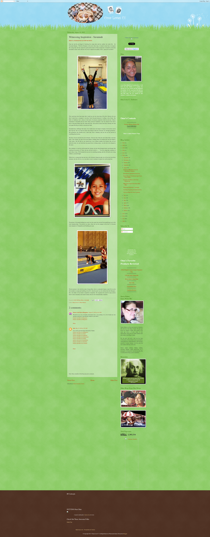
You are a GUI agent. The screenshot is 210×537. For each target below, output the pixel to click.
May (125, 200)
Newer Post (71, 380)
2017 (123, 153)
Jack (74, 328)
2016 (123, 155)
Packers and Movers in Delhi (79, 338)
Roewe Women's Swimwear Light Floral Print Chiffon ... (132, 176)
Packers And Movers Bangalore (80, 312)
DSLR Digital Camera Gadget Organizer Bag (131, 270)
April (125, 203)
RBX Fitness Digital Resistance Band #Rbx (131, 184)
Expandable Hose (131, 286)
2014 (123, 216)
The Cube (131, 283)
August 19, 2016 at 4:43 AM (95, 312)
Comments (125, 232)
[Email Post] (92, 300)
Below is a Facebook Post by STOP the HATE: (81, 40)
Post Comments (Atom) (79, 383)
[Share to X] (98, 300)
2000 (123, 221)
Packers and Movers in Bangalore (80, 332)
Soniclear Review (131, 290)
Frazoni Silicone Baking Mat (131, 124)
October (126, 162)
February (126, 208)
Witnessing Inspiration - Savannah (131, 187)
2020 (123, 145)
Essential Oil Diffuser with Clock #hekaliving (130, 180)
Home (92, 380)
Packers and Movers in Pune (79, 334)
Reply (74, 323)
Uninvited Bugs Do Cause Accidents (131, 192)
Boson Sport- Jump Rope (131, 279)
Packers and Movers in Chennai (80, 343)
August (125, 167)
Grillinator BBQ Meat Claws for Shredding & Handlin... (130, 170)
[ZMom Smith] (131, 39)
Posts (124, 229)
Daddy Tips (69, 522)
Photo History (83, 302)
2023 (123, 143)
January (126, 210)
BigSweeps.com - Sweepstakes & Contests (85, 529)
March (125, 205)
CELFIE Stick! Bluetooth (131, 275)
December (126, 157)
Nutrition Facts (87, 514)
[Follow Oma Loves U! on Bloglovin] (132, 49)
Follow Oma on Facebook (131, 37)
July (125, 195)
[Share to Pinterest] (101, 300)
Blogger (125, 533)
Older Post (113, 380)
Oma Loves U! (76, 302)
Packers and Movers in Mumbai (80, 335)
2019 (123, 148)
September (126, 165)
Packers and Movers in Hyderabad (80, 337)
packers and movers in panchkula (80, 340)
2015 (123, 213)
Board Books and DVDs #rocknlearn (131, 173)
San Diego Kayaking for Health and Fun (132, 189)
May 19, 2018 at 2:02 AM (81, 328)
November (126, 160)
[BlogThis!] (97, 300)
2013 (123, 218)
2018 (123, 150)
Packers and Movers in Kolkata (80, 341)
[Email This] (95, 300)
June (125, 198)
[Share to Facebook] (100, 300)
